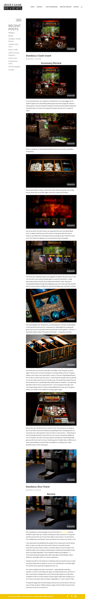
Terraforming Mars (14, 67)
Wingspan (11, 33)
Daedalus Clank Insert (38, 55)
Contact (76, 6)
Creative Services (65, 6)
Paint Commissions (52, 6)
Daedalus (64, 532)
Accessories (38, 59)
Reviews (39, 6)
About (33, 6)
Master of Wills (13, 50)
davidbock (30, 59)
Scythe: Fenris (12, 58)
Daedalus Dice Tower (38, 486)
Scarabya (11, 70)
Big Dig (10, 36)
